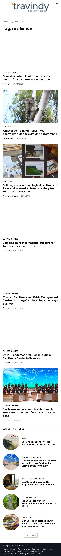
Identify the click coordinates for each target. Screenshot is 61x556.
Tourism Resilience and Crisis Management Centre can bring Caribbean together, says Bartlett (30, 300)
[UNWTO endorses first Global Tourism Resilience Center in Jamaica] (30, 330)
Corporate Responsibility (33, 479)
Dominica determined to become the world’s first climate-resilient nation (26, 78)
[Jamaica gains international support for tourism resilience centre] (30, 218)
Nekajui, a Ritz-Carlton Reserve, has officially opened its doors (39, 503)
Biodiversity (9, 127)
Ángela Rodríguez (10, 196)
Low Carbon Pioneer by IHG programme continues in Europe (38, 483)
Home (5, 21)
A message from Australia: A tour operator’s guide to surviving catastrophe (30, 132)
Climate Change (10, 72)
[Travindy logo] (30, 7)
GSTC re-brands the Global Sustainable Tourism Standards (38, 443)
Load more (29, 535)
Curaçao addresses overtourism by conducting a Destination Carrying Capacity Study (39, 463)
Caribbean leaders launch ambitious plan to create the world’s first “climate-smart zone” (29, 413)
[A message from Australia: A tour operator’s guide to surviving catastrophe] (30, 106)
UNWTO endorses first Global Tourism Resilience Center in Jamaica (27, 356)
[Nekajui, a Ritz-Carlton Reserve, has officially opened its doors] (11, 502)
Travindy (6, 84)
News (24, 438)
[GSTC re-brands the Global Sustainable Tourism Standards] (11, 442)
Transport (26, 517)
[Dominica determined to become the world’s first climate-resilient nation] (30, 52)
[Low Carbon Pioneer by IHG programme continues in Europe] (11, 482)
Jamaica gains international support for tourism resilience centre (29, 244)
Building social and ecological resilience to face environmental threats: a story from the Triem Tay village (30, 188)
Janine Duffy (8, 138)
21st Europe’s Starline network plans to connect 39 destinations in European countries (39, 523)
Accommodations (29, 497)
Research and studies (31, 457)
